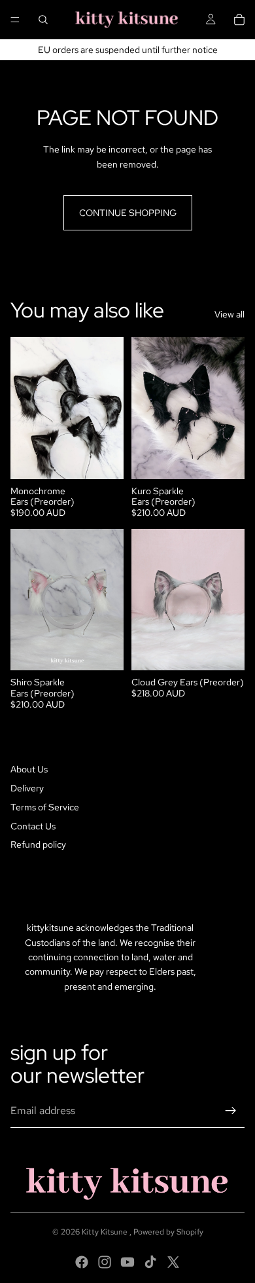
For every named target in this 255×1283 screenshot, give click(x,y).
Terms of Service (44, 807)
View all (229, 314)
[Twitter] (173, 1262)
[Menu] (15, 20)
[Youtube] (127, 1262)
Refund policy (38, 844)
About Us (29, 769)
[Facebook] (82, 1262)
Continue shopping (128, 213)
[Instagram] (104, 1262)
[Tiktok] (150, 1262)
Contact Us (33, 826)
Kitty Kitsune (105, 1232)
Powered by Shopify (168, 1232)
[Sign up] (231, 1111)
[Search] (43, 19)
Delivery (27, 788)
